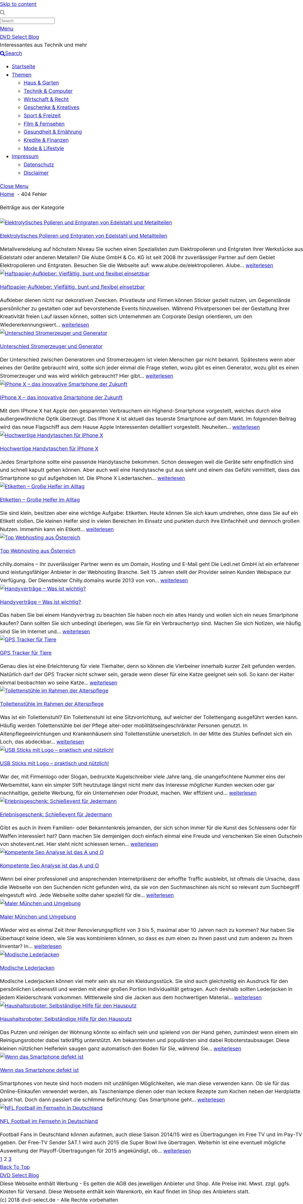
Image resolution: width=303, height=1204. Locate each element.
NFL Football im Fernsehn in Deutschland (49, 1121)
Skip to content (18, 4)
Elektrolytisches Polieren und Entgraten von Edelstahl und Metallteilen (83, 236)
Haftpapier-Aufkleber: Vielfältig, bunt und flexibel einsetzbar (72, 287)
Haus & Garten (41, 82)
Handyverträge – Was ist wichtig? (40, 602)
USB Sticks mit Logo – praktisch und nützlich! (54, 763)
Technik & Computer (48, 91)
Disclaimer (36, 173)
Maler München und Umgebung (38, 916)
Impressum (25, 156)
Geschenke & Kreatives (51, 107)
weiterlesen (259, 265)
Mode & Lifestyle (44, 148)
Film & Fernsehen (44, 124)
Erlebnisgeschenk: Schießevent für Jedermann (56, 814)
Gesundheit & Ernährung (53, 132)
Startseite (23, 66)
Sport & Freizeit (42, 115)
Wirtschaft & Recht (46, 99)
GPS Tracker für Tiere (25, 653)
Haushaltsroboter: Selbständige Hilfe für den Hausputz (66, 1019)
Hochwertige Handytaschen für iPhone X (49, 448)
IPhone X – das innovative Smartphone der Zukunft (61, 397)
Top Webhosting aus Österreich (37, 551)
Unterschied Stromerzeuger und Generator (51, 346)
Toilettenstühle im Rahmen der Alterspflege (52, 704)
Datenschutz (39, 164)
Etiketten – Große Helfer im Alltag (40, 499)
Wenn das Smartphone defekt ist (39, 1070)
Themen (21, 75)
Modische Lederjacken (27, 968)
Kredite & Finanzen (46, 140)
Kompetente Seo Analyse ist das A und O (49, 865)
